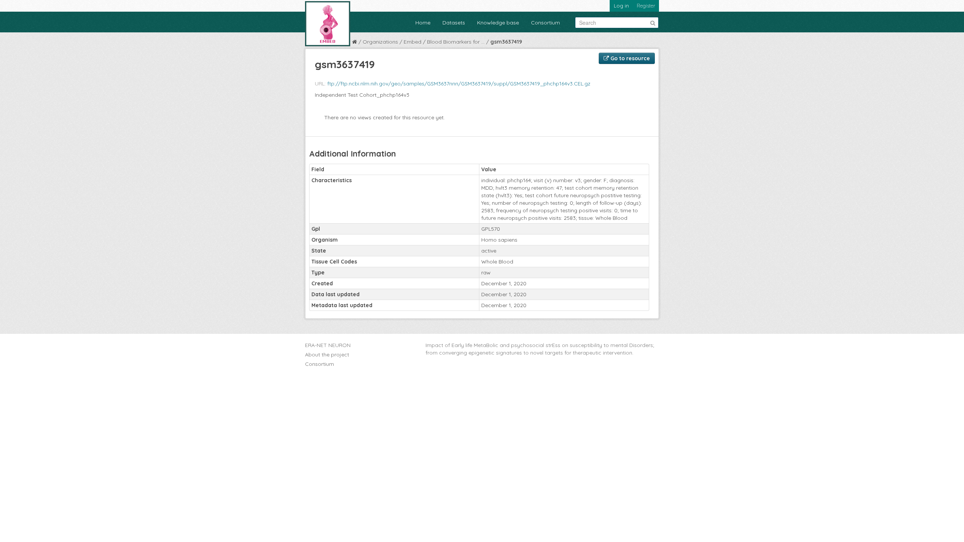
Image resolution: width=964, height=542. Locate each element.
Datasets (453, 22)
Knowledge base (498, 22)
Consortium (545, 22)
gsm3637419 (506, 41)
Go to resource (629, 58)
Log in (621, 6)
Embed (412, 41)
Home (422, 22)
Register (646, 6)
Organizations (380, 41)
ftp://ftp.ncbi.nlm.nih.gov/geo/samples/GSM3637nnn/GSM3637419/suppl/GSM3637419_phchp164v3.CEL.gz (458, 83)
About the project (327, 354)
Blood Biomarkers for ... (456, 41)
